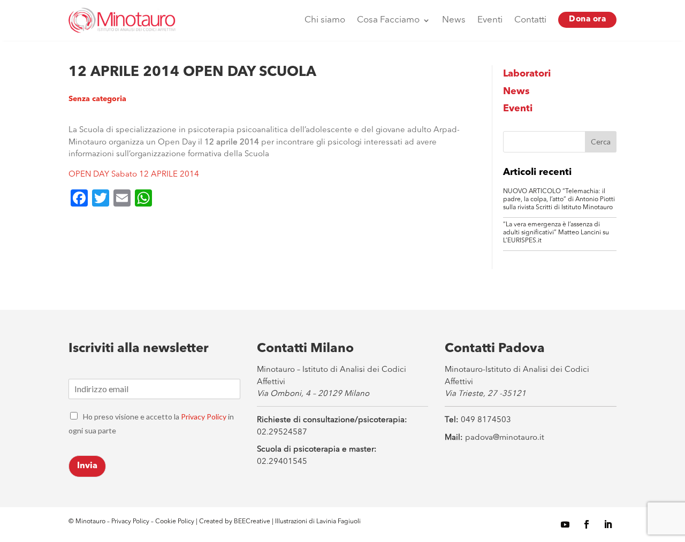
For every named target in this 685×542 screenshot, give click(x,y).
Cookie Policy (175, 521)
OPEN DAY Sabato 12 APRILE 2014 (133, 175)
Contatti (530, 20)
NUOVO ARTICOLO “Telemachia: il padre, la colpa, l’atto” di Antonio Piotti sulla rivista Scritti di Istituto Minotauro (559, 199)
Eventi (490, 20)
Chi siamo (325, 20)
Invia (87, 466)
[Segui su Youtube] (565, 524)
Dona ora (587, 20)
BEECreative (251, 521)
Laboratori (527, 74)
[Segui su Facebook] (586, 524)
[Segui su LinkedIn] (607, 524)
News (454, 20)
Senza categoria (97, 99)
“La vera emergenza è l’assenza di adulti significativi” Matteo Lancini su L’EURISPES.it (556, 233)
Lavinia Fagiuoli (338, 521)
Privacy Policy (203, 416)
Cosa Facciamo (388, 20)
